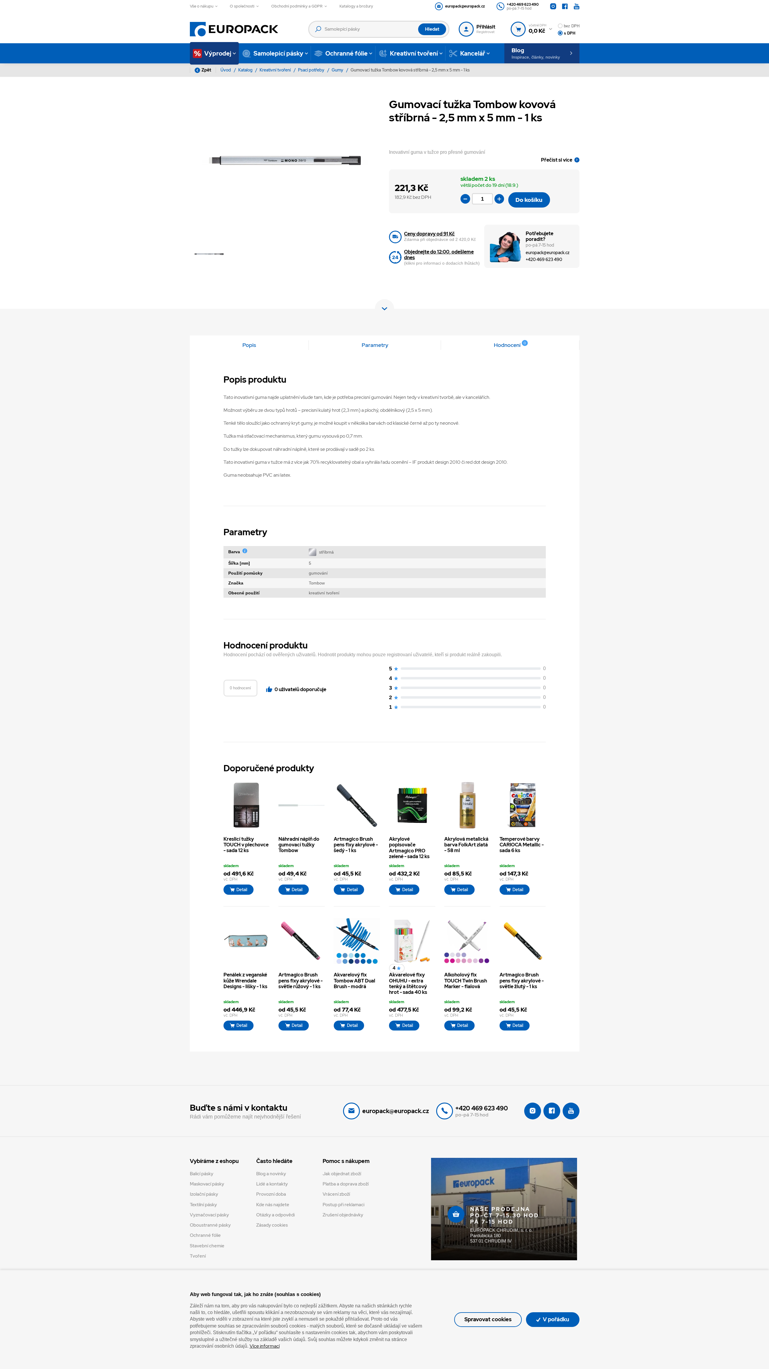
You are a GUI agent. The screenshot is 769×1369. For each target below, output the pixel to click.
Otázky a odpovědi (275, 1215)
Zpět (206, 70)
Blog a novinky (271, 1173)
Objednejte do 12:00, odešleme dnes (439, 255)
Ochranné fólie (205, 1235)
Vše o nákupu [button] (201, 6)
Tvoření (198, 1256)
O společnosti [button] (242, 6)
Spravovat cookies (488, 1319)
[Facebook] (565, 6)
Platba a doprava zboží (346, 1184)
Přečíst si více (556, 160)
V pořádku (555, 1319)
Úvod (226, 70)
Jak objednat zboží (342, 1173)
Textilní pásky (203, 1204)
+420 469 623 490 (544, 259)
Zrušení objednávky (343, 1215)
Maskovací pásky (207, 1184)
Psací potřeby (311, 70)
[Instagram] (553, 6)
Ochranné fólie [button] (346, 53)
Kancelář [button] (472, 53)
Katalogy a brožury (356, 6)
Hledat (432, 29)
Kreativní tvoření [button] (414, 53)
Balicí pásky (201, 1173)
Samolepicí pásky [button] (278, 53)
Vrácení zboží (336, 1194)
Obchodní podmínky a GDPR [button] (297, 6)
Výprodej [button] (217, 53)
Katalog (245, 70)
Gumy (338, 70)
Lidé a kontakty (272, 1184)
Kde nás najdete (272, 1204)
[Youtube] (576, 6)
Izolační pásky (204, 1194)
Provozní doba (271, 1194)
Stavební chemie (207, 1246)
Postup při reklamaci (343, 1204)
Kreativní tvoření (276, 70)
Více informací (265, 1346)
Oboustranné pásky (210, 1225)
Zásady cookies (272, 1225)
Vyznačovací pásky (209, 1215)
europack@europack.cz (548, 252)
